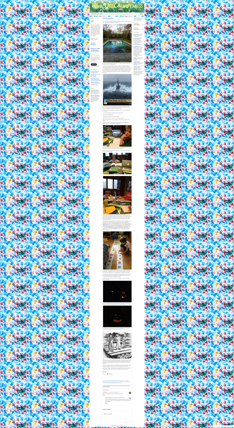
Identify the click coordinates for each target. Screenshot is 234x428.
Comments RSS (99, 13)
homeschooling (121, 381)
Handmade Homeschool (95, 90)
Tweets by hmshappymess (95, 51)
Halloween (113, 381)
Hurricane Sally (108, 382)
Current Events (108, 380)
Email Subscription (95, 55)
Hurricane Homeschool (108, 18)
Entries (95, 13)
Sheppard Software (137, 66)
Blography (106, 1)
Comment (127, 422)
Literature (113, 1)
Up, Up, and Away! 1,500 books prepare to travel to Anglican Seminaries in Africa (95, 79)
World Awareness (120, 380)
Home (92, 1)
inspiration (111, 382)
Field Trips (120, 1)
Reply (104, 394)
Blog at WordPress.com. (115, 425)
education (110, 381)
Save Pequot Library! (94, 84)
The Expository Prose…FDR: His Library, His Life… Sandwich (95, 75)
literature (115, 382)
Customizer (94, 35)
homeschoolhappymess (109, 397)
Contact (130, 1)
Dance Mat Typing (136, 34)
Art (125, 1)
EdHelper (135, 57)
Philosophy (98, 1)
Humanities (113, 380)
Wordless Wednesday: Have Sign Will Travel (110, 385)
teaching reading (119, 382)
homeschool (117, 381)
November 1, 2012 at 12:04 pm (118, 397)
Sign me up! (94, 64)
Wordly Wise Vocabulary (138, 71)
